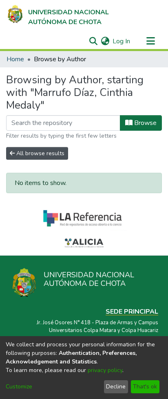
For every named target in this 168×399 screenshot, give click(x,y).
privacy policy (105, 370)
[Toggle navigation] (150, 41)
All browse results (39, 153)
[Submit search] (93, 41)
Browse (145, 122)
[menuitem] (105, 41)
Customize (19, 386)
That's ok (145, 386)
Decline (116, 386)
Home (15, 59)
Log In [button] (122, 41)
